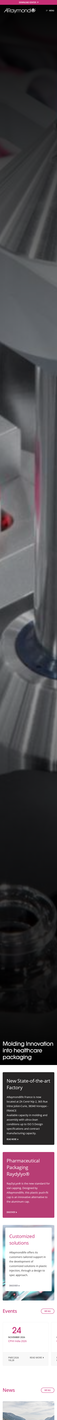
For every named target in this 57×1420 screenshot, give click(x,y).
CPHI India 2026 (17, 1341)
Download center (27, 3)
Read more (12, 1139)
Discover (11, 1212)
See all (47, 1311)
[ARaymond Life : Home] (18, 11)
